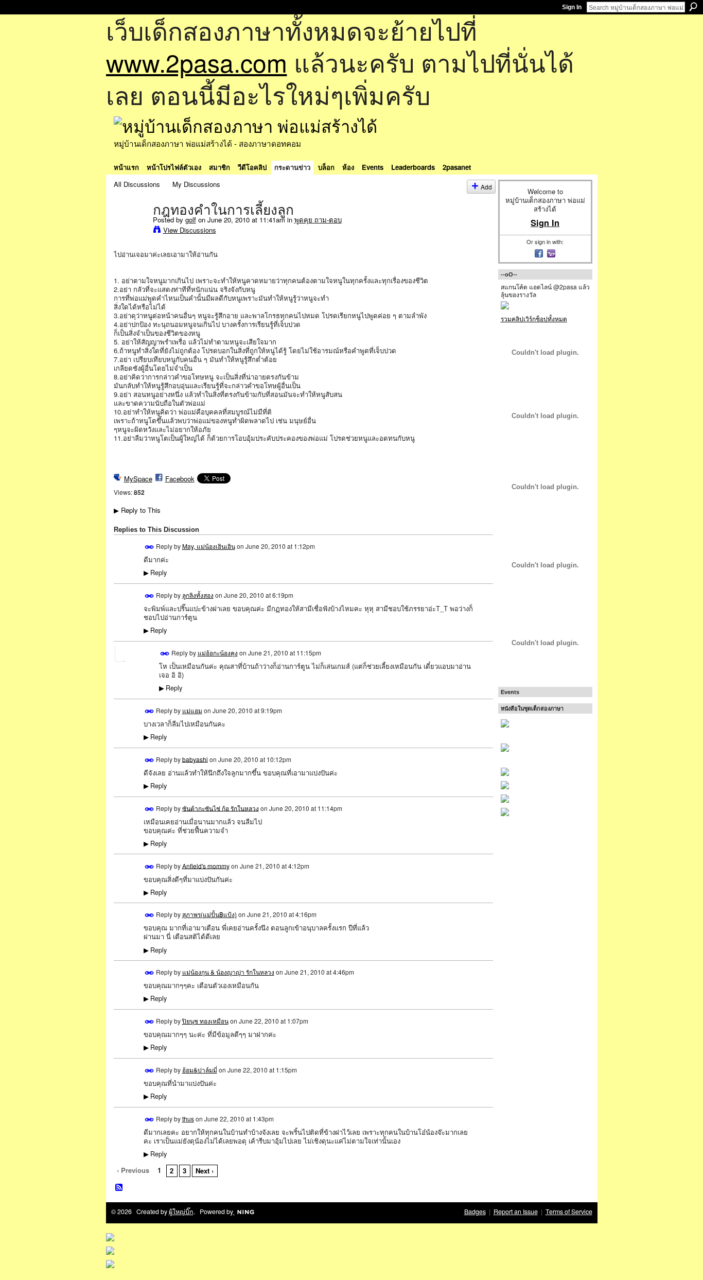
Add (486, 186)
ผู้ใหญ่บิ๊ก (181, 1211)
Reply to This (137, 510)
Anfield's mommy (206, 865)
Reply (155, 572)
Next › (205, 1170)
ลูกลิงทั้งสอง (198, 595)
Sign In (572, 7)
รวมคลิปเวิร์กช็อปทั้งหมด (534, 318)
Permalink (149, 547)
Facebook (180, 478)
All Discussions (137, 184)
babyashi (195, 758)
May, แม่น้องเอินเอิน (208, 546)
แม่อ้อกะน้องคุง (218, 652)
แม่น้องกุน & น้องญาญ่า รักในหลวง (228, 971)
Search (693, 6)
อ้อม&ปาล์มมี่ (199, 1069)
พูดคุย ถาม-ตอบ (318, 219)
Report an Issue (516, 1211)
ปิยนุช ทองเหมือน (205, 1020)
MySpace (138, 478)
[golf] (130, 231)
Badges (475, 1211)
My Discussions (196, 184)
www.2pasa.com (196, 62)
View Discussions (189, 230)
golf (190, 219)
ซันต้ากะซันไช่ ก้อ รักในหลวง (220, 807)
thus (188, 1118)
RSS (119, 1187)
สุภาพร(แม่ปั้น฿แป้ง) (209, 914)
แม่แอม (192, 710)
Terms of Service (569, 1211)
